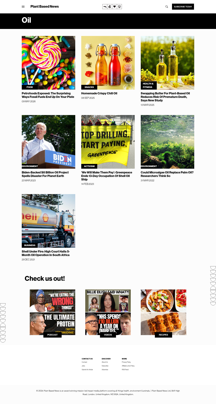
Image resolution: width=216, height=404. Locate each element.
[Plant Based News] (23, 7)
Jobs (83, 366)
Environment (30, 166)
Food (30, 87)
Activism (89, 166)
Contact (84, 362)
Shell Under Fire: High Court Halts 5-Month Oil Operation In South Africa (46, 253)
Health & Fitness (148, 85)
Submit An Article (87, 370)
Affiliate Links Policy (128, 366)
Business (29, 245)
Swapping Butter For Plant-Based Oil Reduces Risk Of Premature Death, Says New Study (165, 97)
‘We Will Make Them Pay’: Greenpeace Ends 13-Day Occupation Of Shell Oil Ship (106, 176)
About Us (105, 362)
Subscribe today (183, 6)
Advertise (105, 370)
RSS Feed (125, 370)
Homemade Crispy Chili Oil (99, 93)
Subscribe (105, 366)
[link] (112, 6)
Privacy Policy (126, 362)
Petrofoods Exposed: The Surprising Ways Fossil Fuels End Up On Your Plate (48, 95)
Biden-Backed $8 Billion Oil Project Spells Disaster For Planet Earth (45, 174)
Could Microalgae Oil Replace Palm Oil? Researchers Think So (167, 174)
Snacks (89, 87)
